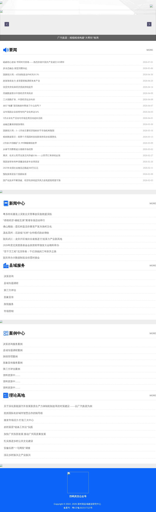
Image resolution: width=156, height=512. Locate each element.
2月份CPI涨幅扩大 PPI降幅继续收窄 (20, 143)
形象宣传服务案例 (13, 362)
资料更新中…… (11, 375)
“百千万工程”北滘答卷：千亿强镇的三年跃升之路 (29, 251)
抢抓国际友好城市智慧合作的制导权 (23, 413)
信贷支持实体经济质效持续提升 (18, 87)
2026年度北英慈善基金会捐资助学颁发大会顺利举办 (31, 245)
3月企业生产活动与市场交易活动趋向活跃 (23, 118)
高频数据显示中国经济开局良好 (18, 93)
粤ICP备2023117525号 (82, 508)
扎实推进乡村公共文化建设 (18, 441)
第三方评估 (10, 290)
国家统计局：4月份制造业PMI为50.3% (21, 74)
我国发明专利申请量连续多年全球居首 (21, 162)
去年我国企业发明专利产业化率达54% (21, 112)
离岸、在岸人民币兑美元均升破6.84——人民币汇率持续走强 (31, 155)
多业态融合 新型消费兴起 (15, 68)
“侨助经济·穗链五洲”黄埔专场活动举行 (24, 220)
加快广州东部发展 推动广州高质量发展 (25, 434)
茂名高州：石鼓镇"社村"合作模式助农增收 (26, 232)
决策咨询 (9, 276)
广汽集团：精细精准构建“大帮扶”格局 (78, 37)
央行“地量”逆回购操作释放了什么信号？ (22, 106)
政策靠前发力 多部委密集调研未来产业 (21, 81)
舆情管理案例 (10, 356)
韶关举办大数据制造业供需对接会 (21, 257)
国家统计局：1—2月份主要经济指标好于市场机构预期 (28, 130)
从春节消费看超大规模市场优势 (18, 149)
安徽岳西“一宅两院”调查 (17, 448)
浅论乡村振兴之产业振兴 (17, 455)
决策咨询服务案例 (13, 344)
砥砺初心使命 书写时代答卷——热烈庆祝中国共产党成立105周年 (33, 62)
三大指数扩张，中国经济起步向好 (19, 99)
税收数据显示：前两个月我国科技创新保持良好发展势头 (29, 137)
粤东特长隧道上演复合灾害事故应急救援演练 (27, 214)
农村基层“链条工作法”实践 (18, 427)
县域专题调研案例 (13, 350)
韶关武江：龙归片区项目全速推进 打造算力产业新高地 (32, 239)
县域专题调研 (11, 283)
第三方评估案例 (11, 369)
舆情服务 (9, 304)
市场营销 (9, 311)
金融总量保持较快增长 (13, 124)
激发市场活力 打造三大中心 (19, 420)
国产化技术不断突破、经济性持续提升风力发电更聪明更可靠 (32, 180)
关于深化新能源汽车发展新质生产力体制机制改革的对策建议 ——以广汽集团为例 (48, 406)
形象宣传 (9, 297)
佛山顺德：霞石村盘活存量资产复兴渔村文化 (27, 226)
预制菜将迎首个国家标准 (15, 174)
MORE (150, 50)
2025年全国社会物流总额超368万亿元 (20, 168)
